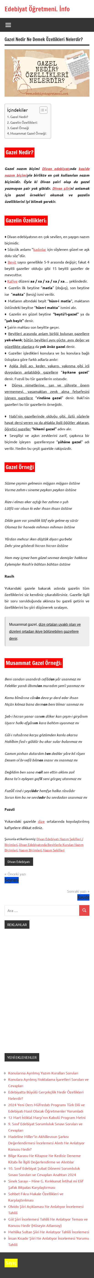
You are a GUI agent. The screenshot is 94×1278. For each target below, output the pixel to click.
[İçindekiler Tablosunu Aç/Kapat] (41, 110)
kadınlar (39, 249)
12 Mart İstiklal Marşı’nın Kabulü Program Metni (47, 1117)
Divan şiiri (61, 188)
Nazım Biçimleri (30, 850)
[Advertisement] (47, 995)
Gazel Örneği (19, 128)
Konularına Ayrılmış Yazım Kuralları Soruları (43, 1073)
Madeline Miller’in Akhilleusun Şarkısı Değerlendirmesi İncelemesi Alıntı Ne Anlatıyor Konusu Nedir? (46, 1142)
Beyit (12, 262)
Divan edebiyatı (56, 168)
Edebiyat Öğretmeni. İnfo (37, 9)
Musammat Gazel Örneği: (28, 133)
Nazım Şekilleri (54, 850)
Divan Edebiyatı (19, 861)
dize (41, 821)
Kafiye (12, 281)
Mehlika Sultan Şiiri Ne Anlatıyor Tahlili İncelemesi (48, 1231)
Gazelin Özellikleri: (23, 122)
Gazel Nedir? (19, 117)
